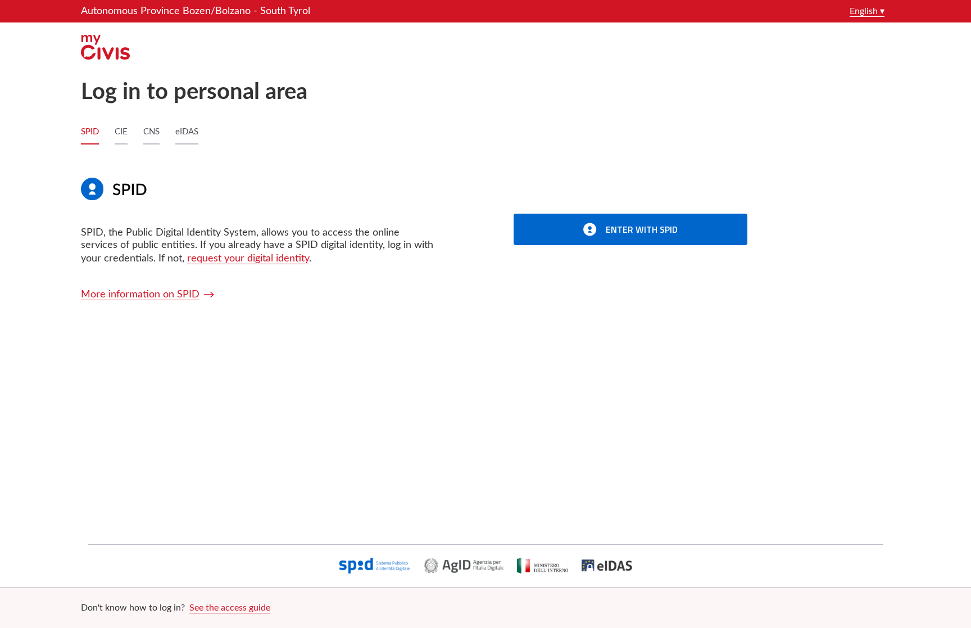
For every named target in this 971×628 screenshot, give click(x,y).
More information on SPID (140, 295)
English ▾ (867, 11)
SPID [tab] (90, 132)
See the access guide (229, 607)
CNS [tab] (151, 132)
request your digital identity (248, 259)
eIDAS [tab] (186, 132)
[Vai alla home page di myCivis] (485, 47)
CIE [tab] (121, 132)
